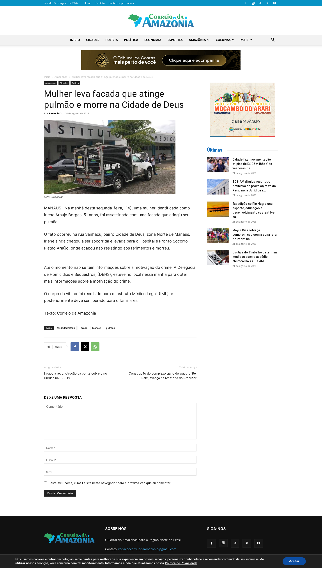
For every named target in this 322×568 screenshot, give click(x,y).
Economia (152, 40)
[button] (272, 40)
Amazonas (61, 77)
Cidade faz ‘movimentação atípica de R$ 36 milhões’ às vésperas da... (252, 164)
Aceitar (294, 561)
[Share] (260, 3)
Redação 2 (55, 113)
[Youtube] (274, 3)
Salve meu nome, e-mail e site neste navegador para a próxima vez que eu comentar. (110, 483)
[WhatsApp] (95, 346)
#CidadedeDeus (66, 327)
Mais (244, 40)
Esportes (175, 40)
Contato (100, 3)
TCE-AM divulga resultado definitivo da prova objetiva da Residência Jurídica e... (254, 186)
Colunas (223, 40)
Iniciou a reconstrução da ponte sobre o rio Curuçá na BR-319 (75, 376)
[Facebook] (245, 3)
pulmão (110, 327)
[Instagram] (253, 3)
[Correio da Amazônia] (161, 21)
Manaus (96, 327)
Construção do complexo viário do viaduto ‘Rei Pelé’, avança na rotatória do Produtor (162, 376)
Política (131, 40)
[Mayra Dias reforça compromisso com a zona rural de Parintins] (218, 235)
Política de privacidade (121, 3)
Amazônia (197, 40)
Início (88, 3)
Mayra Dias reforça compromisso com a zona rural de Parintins (255, 234)
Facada (83, 327)
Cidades (92, 40)
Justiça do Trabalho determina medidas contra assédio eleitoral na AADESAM (255, 257)
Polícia (111, 40)
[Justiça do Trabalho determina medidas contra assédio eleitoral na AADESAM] (218, 257)
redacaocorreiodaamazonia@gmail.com (147, 549)
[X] (267, 3)
